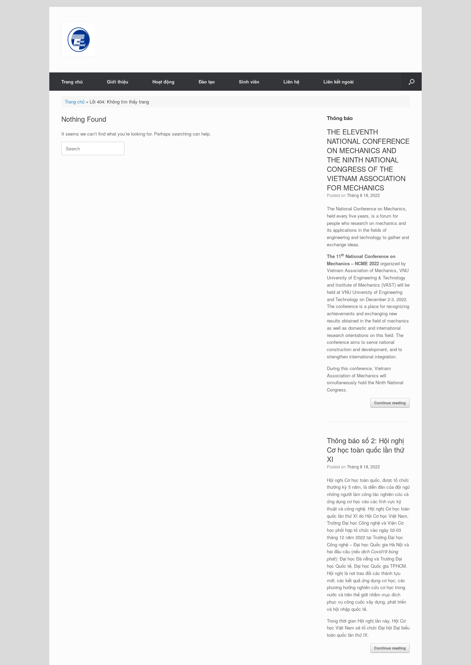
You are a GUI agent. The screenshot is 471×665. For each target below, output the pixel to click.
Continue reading (390, 402)
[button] (411, 81)
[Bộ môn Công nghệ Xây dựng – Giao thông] (78, 39)
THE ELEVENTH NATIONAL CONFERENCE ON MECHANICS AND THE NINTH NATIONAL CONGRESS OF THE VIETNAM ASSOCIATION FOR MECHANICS (368, 159)
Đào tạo (207, 81)
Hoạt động (163, 81)
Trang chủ (72, 81)
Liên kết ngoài (338, 81)
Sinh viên (249, 81)
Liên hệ (291, 81)
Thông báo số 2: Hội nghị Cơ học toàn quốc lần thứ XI (365, 449)
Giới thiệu (117, 81)
